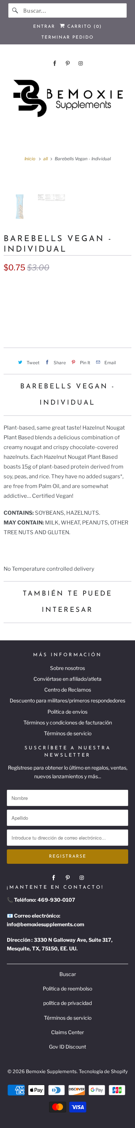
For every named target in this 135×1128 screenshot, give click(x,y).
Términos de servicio (67, 733)
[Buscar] (15, 10)
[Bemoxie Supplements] (67, 98)
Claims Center (67, 1032)
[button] (67, 324)
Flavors (13, 285)
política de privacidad (67, 1003)
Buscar (67, 974)
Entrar (44, 27)
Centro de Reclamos (67, 690)
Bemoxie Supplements (51, 1071)
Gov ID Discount (67, 1047)
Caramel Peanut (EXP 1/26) (43, 301)
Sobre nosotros (67, 668)
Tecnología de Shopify (103, 1071)
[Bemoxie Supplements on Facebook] (54, 63)
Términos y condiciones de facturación (67, 722)
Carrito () (83, 27)
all (46, 158)
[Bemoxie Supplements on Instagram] (80, 63)
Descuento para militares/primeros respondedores (67, 700)
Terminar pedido (67, 37)
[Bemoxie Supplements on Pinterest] (67, 63)
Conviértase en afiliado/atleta (67, 679)
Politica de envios (67, 712)
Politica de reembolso (67, 988)
